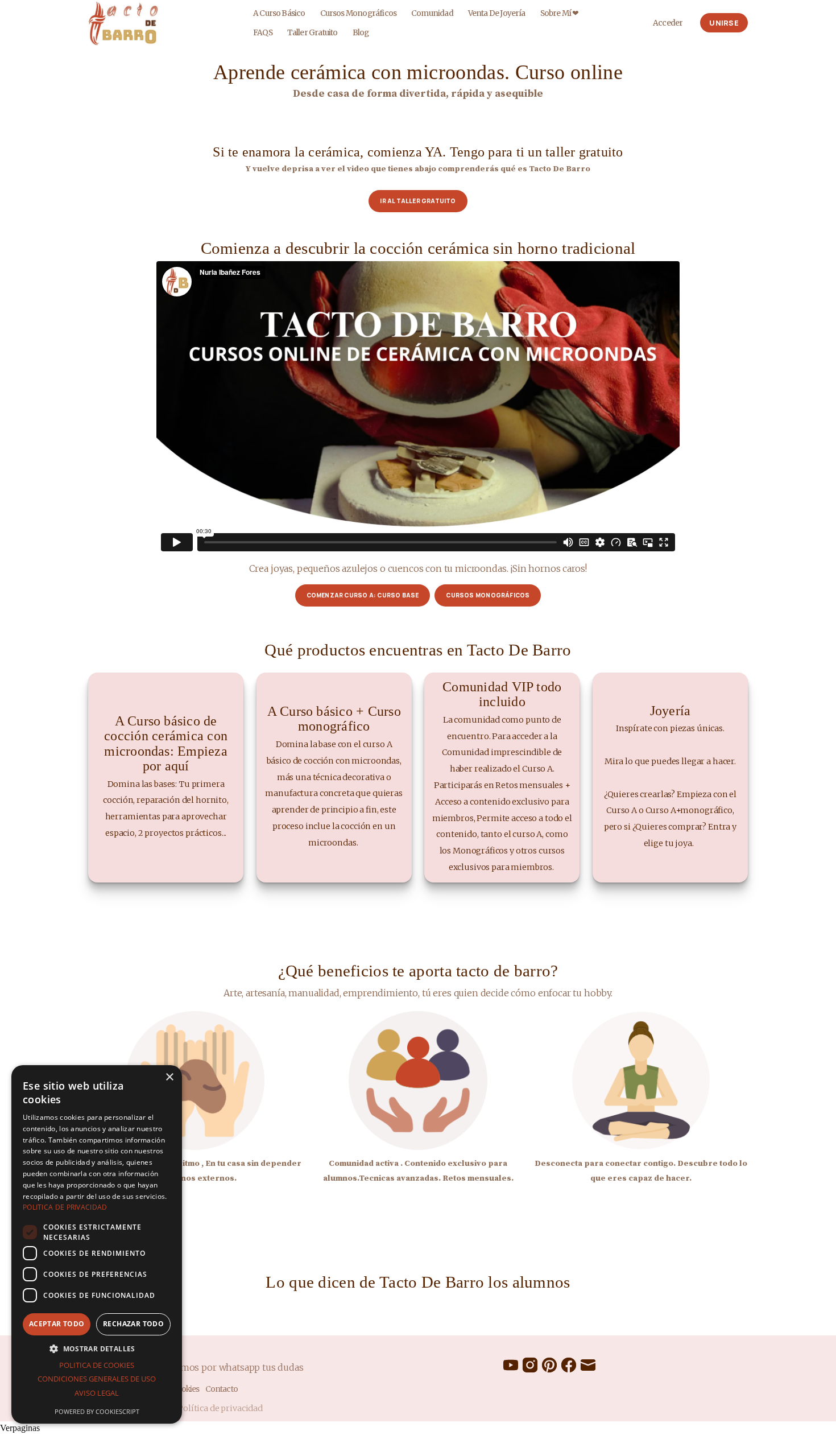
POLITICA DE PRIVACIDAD (65, 1207)
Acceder (667, 23)
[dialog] (96, 1244)
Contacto (221, 1389)
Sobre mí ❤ (559, 13)
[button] (97, 1348)
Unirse (724, 23)
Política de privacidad (220, 1408)
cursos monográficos (487, 595)
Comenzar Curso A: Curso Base (363, 595)
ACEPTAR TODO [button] (57, 1324)
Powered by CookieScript (97, 1411)
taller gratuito (312, 33)
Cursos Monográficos (358, 13)
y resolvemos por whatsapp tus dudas (222, 1367)
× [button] (169, 1077)
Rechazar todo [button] (133, 1324)
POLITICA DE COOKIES (96, 1365)
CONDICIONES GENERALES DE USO (97, 1379)
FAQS (262, 33)
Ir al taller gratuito (418, 201)
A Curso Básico (279, 13)
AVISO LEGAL (97, 1393)
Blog (361, 33)
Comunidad (432, 13)
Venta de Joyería (496, 13)
